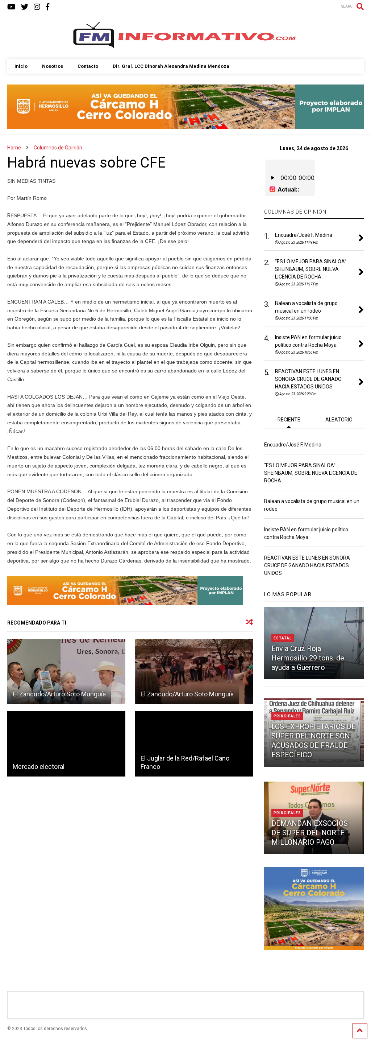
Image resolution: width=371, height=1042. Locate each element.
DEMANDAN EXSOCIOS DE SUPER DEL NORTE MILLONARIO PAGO (309, 833)
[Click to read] (66, 671)
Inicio (21, 66)
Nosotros (52, 66)
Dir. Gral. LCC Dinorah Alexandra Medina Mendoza (171, 66)
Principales (287, 716)
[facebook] (47, 7)
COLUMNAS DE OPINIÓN (295, 212)
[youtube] (11, 7)
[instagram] (37, 7)
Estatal (283, 638)
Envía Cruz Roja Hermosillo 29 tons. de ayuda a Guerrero (307, 658)
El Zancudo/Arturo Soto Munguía (59, 694)
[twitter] (24, 7)
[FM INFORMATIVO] (185, 46)
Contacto (88, 66)
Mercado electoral (38, 766)
